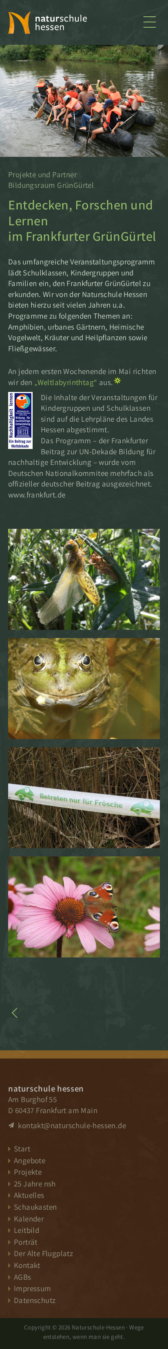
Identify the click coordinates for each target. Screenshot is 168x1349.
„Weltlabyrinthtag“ (65, 382)
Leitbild (26, 1230)
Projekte (28, 1172)
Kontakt (27, 1265)
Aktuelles (29, 1195)
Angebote (29, 1160)
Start (22, 1148)
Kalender (29, 1219)
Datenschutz (34, 1300)
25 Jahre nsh (35, 1183)
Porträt (26, 1242)
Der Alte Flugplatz (43, 1253)
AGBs (22, 1277)
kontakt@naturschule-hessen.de (71, 1125)
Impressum (32, 1288)
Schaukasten (35, 1207)
